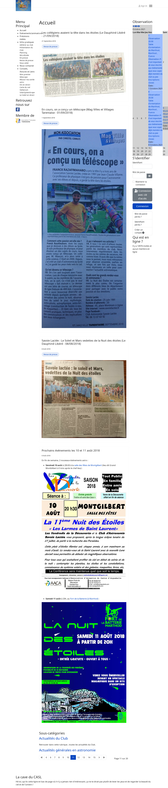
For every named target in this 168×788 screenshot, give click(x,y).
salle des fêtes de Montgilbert (88, 465)
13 (84, 757)
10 (68, 757)
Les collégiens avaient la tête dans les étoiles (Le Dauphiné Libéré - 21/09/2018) (83, 34)
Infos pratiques (27, 42)
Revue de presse (26, 60)
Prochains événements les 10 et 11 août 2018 (71, 450)
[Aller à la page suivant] (99, 757)
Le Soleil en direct (27, 95)
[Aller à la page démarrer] (41, 757)
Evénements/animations (31, 33)
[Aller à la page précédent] (46, 757)
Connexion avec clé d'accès (144, 194)
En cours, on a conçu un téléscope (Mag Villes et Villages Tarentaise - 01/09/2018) (78, 110)
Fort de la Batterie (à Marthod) (84, 598)
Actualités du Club (53, 738)
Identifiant (137, 162)
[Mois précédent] (135, 26)
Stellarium (24, 90)
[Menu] (150, 5)
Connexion (142, 206)
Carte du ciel (25, 87)
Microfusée (24, 55)
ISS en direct (25, 85)
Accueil (23, 30)
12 (78, 757)
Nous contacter (27, 65)
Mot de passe (139, 172)
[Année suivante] (137, 26)
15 (94, 757)
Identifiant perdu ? (139, 223)
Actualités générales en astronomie (67, 750)
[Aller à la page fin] (103, 757)
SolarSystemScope (27, 92)
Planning (23, 52)
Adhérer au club (26, 45)
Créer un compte (139, 231)
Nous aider (24, 63)
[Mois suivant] (139, 26)
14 (89, 757)
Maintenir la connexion (141, 183)
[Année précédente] (134, 26)
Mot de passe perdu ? (141, 215)
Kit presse (24, 58)
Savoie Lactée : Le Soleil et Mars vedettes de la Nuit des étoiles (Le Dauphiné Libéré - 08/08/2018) (83, 342)
